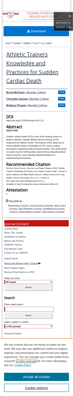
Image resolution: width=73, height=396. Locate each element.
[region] (36, 367)
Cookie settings (25, 361)
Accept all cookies (36, 377)
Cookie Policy (22, 365)
